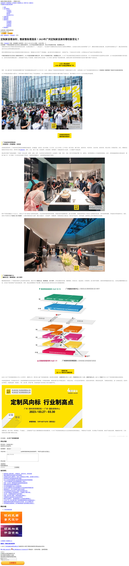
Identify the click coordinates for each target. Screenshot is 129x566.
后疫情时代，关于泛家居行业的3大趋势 (14, 489)
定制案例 (9, 22)
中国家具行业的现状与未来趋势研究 (13, 497)
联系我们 (6, 27)
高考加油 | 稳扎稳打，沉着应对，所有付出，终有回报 (18, 473)
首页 (5, 7)
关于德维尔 (7, 8)
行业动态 (9, 24)
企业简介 (9, 10)
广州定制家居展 (8, 509)
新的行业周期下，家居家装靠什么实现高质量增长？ (17, 498)
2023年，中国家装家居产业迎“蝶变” (13, 494)
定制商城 (8, 2)
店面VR (31, 2)
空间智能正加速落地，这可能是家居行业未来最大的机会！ (19, 503)
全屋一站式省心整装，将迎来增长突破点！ (15, 495)
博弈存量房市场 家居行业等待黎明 (13, 475)
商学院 (8, 13)
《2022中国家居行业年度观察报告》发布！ (15, 481)
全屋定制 (6, 16)
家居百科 (9, 26)
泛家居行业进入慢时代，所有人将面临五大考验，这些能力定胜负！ (21, 476)
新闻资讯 (6, 19)
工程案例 (9, 11)
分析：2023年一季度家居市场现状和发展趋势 (15, 483)
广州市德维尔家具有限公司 (11, 546)
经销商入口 (20, 2)
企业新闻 (9, 21)
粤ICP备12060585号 (6, 549)
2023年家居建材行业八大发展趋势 (13, 486)
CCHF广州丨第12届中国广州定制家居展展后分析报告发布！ (19, 500)
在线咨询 (3, 2)
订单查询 (14, 2)
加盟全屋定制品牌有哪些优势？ (12, 484)
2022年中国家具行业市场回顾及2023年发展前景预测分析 (18, 487)
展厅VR (26, 2)
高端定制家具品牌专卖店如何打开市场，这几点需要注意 (18, 501)
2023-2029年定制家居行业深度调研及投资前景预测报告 (18, 480)
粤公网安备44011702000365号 (20, 549)
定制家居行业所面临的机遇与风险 (13, 478)
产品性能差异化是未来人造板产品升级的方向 (15, 490)
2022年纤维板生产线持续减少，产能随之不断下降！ (17, 492)
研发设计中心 (10, 15)
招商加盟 (6, 18)
